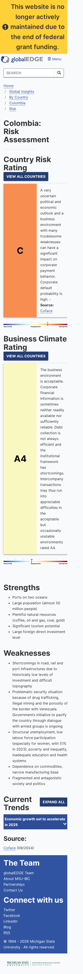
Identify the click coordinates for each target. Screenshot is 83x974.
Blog (7, 927)
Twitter (9, 910)
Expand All (54, 802)
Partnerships (14, 884)
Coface (46, 311)
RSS (7, 932)
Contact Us (13, 890)
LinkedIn (10, 921)
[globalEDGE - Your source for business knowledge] (22, 59)
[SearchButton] (59, 72)
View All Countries (25, 176)
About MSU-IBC (17, 878)
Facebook (12, 915)
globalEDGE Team (19, 873)
